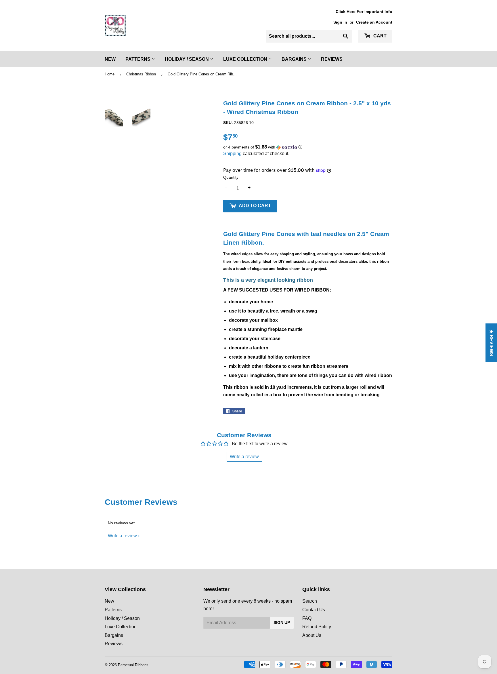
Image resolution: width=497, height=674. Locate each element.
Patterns (138, 59)
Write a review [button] (244, 456)
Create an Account (374, 22)
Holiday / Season (187, 59)
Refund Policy (316, 626)
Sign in (340, 22)
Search (309, 601)
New (110, 59)
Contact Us (313, 609)
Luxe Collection (245, 59)
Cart (379, 35)
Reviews (332, 59)
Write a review (122, 535)
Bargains (295, 59)
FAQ (306, 618)
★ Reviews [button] (491, 343)
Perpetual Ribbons (133, 665)
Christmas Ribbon (141, 74)
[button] (307, 147)
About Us (311, 635)
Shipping (232, 153)
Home (109, 74)
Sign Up (282, 622)
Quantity (230, 177)
